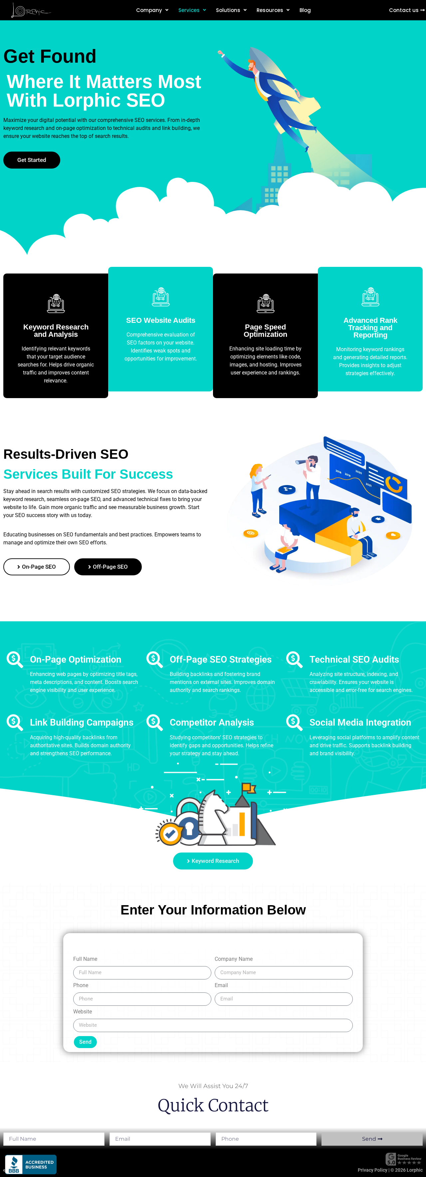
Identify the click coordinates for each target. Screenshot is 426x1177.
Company (149, 10)
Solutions (228, 10)
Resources (270, 10)
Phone (80, 985)
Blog (305, 10)
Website (82, 1012)
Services (189, 10)
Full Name (85, 959)
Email (221, 985)
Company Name (234, 959)
